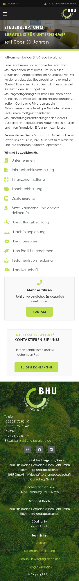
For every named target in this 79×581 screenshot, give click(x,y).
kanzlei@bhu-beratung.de (32, 440)
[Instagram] (27, 449)
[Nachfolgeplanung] (39, 231)
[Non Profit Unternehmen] (39, 250)
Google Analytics (40, 567)
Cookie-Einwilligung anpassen (39, 559)
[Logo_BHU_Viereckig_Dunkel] (68, 13)
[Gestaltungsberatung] (39, 222)
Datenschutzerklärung (39, 551)
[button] (10, 3)
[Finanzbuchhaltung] (39, 179)
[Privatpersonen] (39, 241)
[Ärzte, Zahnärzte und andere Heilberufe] (39, 210)
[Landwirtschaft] (39, 269)
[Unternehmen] (39, 160)
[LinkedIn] (51, 449)
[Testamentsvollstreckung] (39, 260)
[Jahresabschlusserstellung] (39, 169)
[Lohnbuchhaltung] (39, 188)
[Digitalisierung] (39, 198)
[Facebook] (39, 449)
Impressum (39, 542)
